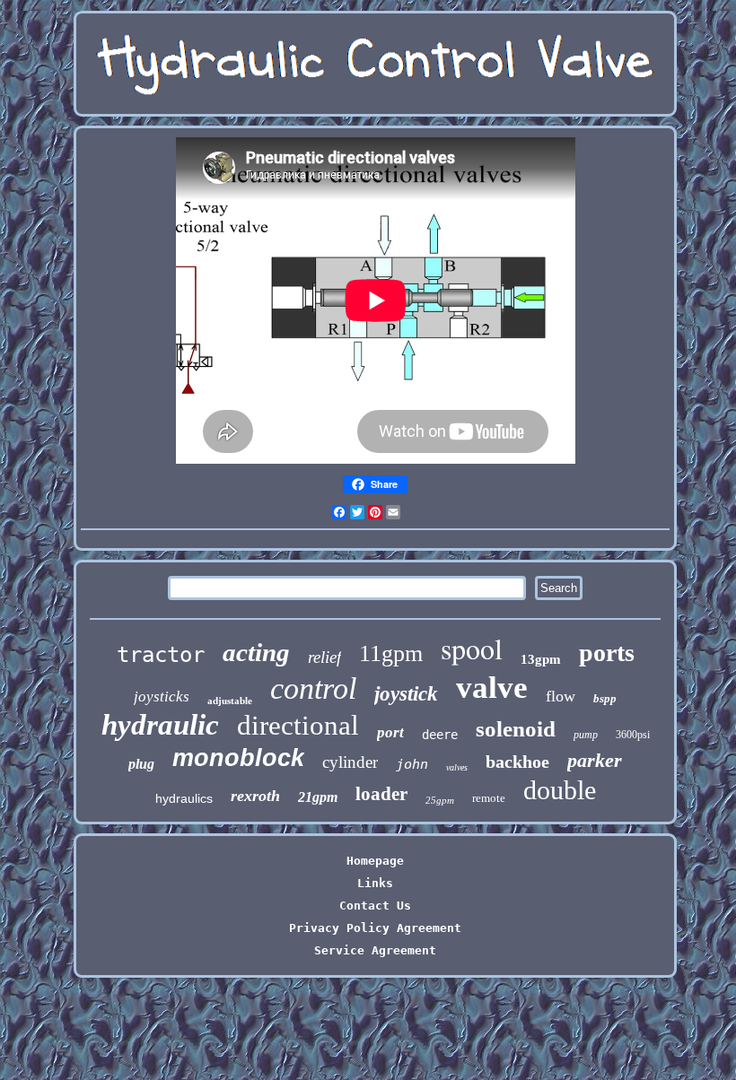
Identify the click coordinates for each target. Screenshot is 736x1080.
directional (298, 725)
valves (457, 767)
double (559, 790)
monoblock (238, 758)
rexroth (255, 796)
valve (492, 687)
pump (586, 734)
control (313, 688)
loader (381, 794)
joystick (406, 694)
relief (324, 657)
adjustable (229, 700)
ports (607, 652)
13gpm (541, 659)
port (390, 732)
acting (256, 652)
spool (472, 648)
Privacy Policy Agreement (375, 928)
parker (594, 760)
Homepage (375, 860)
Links (375, 883)
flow (560, 696)
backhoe (517, 761)
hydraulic (160, 725)
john (412, 764)
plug (141, 763)
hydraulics (184, 798)
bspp (605, 698)
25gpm (439, 800)
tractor (161, 654)
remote (488, 798)
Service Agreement (375, 950)
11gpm (391, 653)
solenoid (516, 729)
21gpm (317, 797)
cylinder (350, 762)
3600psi (633, 734)
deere (440, 734)
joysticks (161, 696)
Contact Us (375, 905)
